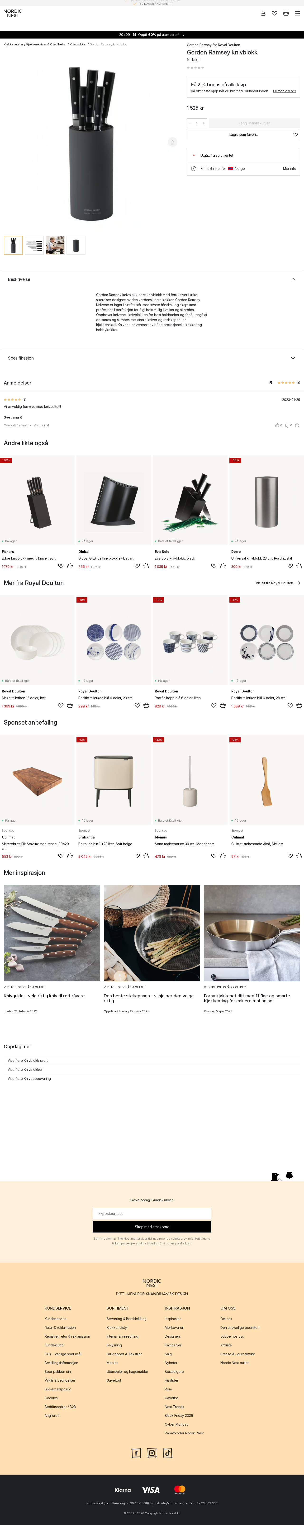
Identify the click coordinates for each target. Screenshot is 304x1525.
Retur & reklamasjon (60, 1327)
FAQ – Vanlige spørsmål (63, 1354)
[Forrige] (8, 142)
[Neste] (172, 142)
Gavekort (114, 1380)
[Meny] (297, 13)
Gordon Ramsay (199, 45)
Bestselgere (174, 1371)
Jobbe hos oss (232, 1336)
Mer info (289, 168)
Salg (168, 1354)
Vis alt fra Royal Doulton (274, 583)
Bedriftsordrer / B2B (60, 1407)
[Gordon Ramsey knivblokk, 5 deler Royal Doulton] (90, 141)
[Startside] (13, 13)
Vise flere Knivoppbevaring (29, 1079)
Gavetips (172, 1398)
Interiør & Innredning (122, 1336)
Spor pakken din (58, 1371)
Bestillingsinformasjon (61, 1363)
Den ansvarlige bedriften (239, 1327)
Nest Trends (174, 1407)
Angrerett (52, 1415)
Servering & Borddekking (127, 1319)
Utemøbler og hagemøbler (127, 1371)
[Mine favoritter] (274, 13)
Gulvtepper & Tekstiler (124, 1354)
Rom (168, 1389)
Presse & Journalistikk (237, 1354)
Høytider (171, 1380)
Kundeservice (55, 1319)
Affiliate (226, 1345)
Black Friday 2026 (179, 1415)
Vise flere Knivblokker (25, 1069)
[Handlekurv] (286, 13)
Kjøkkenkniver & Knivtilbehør (46, 44)
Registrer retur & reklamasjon (67, 1336)
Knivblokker (78, 44)
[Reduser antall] (190, 123)
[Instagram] (152, 1452)
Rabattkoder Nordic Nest (184, 1433)
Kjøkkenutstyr (13, 44)
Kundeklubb (54, 1345)
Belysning (114, 1345)
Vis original (41, 425)
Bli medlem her (284, 91)
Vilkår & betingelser (60, 1380)
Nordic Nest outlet (234, 1363)
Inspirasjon (173, 1319)
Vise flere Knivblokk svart (28, 1060)
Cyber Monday (176, 1424)
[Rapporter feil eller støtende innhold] (297, 425)
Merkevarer (174, 1327)
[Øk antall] (203, 123)
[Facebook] (136, 1452)
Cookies (51, 1398)
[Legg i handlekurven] (70, 566)
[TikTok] (168, 1452)
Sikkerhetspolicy (58, 1389)
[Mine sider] (263, 13)
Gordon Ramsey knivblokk (108, 44)
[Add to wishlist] (61, 566)
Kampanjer (173, 1345)
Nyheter (171, 1363)
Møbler (112, 1363)
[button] (195, 67)
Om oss (226, 1319)
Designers (173, 1336)
